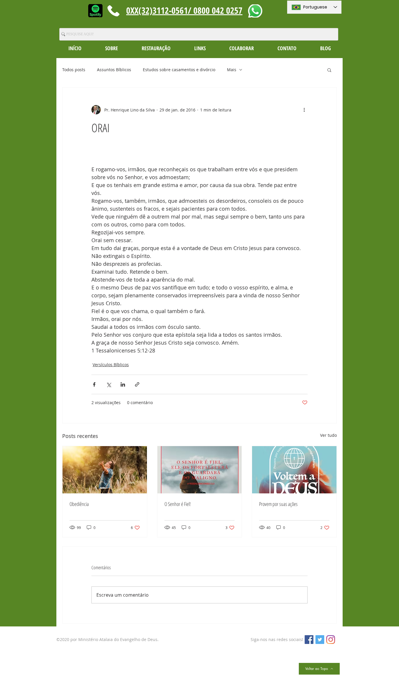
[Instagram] (330, 639)
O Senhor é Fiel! (177, 503)
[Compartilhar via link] (137, 384)
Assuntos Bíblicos (114, 69)
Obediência (79, 503)
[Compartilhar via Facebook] (94, 384)
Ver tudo (328, 435)
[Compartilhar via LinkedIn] (123, 384)
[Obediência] (105, 469)
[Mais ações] (304, 109)
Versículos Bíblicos (111, 364)
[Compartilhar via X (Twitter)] (108, 384)
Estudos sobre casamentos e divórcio (179, 69)
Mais (231, 69)
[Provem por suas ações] (294, 469)
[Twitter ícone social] (319, 639)
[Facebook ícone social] (309, 639)
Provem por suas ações (278, 503)
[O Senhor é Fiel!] (199, 469)
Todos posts (73, 69)
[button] (111, 48)
